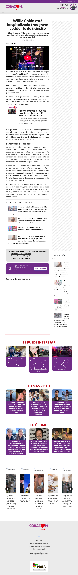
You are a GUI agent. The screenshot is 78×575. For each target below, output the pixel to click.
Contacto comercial (39, 549)
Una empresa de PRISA (39, 565)
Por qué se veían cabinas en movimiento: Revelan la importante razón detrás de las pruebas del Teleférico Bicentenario (11, 501)
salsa (47, 187)
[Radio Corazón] (14, 7)
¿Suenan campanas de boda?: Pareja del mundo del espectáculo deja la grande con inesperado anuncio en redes (39, 501)
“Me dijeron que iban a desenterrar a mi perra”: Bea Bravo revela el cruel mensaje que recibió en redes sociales (67, 500)
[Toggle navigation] (3, 12)
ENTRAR (63, 1)
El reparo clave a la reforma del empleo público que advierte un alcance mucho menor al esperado (53, 500)
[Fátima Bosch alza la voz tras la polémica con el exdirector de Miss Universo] (25, 483)
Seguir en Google (40, 268)
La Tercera (34, 97)
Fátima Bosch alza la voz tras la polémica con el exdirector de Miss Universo (25, 498)
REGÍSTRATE (71, 1)
